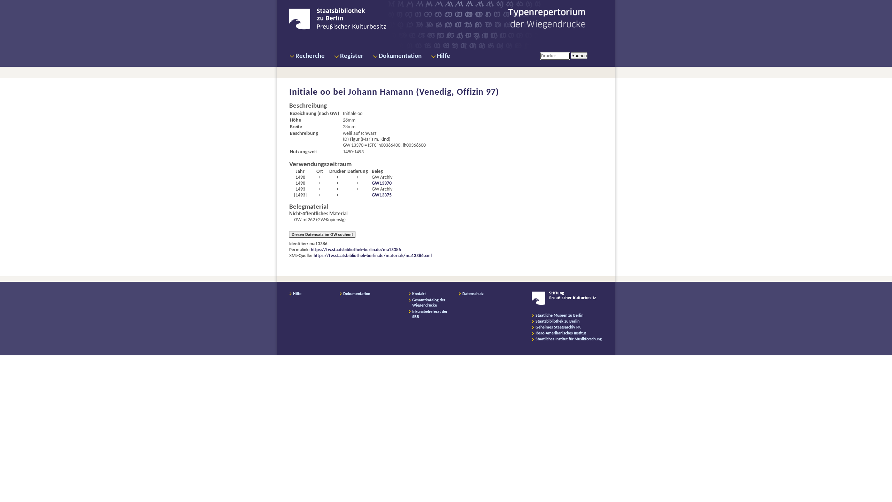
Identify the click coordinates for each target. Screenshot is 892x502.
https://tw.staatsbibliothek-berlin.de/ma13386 (356, 250)
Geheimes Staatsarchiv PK (558, 327)
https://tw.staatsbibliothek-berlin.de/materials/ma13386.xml (373, 256)
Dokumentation (400, 56)
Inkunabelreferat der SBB (429, 314)
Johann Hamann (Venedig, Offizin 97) (423, 92)
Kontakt (419, 294)
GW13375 (382, 195)
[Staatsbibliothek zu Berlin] (337, 28)
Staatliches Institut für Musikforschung (569, 339)
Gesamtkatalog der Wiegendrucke (428, 303)
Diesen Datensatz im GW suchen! (322, 234)
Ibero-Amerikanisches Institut (561, 333)
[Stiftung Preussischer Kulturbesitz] (564, 304)
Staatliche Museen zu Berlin (559, 316)
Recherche (310, 56)
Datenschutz (473, 294)
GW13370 (382, 183)
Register (351, 56)
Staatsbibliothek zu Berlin (557, 321)
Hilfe (443, 56)
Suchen (579, 55)
